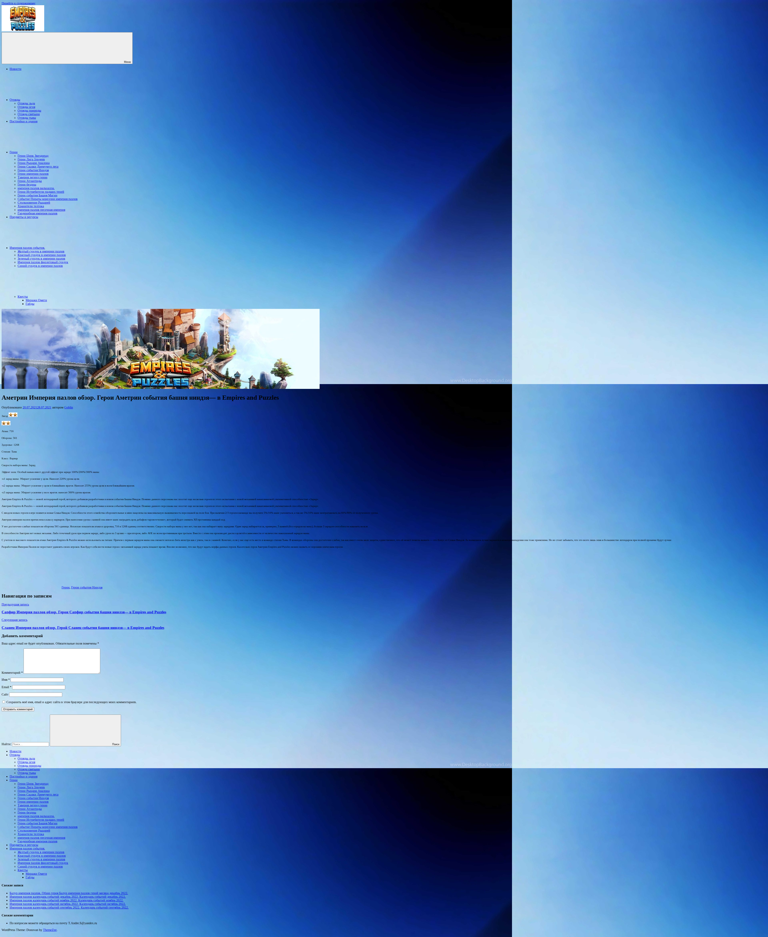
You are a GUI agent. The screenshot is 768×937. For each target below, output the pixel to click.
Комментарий (12, 672)
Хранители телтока (31, 206)
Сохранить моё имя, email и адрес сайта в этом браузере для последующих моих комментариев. (71, 702)
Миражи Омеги (36, 300)
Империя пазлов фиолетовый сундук (43, 262)
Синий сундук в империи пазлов (40, 265)
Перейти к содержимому (18, 3)
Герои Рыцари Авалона (34, 163)
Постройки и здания (23, 121)
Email (6, 687)
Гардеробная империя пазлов (37, 213)
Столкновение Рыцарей (34, 202)
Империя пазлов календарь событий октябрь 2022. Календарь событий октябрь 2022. (68, 904)
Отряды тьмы (27, 117)
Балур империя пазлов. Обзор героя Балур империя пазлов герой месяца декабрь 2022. (69, 893)
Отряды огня (26, 107)
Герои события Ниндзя (33, 170)
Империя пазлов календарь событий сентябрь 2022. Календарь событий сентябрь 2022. (69, 907)
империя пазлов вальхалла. (36, 188)
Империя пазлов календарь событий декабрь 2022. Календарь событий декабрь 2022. (68, 896)
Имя (6, 679)
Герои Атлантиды (30, 181)
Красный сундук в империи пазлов (42, 255)
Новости (15, 69)
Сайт (5, 694)
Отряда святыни (29, 114)
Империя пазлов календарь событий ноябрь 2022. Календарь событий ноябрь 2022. (66, 900)
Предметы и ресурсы (24, 217)
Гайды (30, 303)
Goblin (68, 407)
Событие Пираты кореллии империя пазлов (48, 199)
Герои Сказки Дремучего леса (38, 166)
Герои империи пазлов (33, 173)
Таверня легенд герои (32, 177)
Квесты (23, 296)
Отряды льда (26, 103)
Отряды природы (29, 110)
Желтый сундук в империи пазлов (41, 251)
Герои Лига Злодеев (31, 159)
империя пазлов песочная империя (41, 209)
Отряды (15, 99)
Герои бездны (27, 184)
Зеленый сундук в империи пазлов (41, 258)
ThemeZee (50, 930)
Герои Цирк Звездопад (33, 155)
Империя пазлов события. (27, 247)
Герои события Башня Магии (37, 195)
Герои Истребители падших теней (41, 191)
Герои (14, 152)
